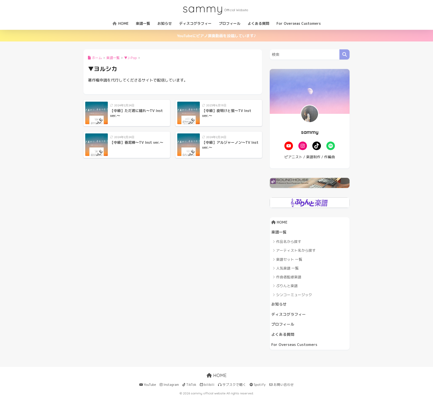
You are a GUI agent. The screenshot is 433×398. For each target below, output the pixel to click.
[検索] (344, 54)
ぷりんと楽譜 (287, 285)
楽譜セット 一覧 (289, 259)
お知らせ (164, 23)
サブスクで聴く (233, 384)
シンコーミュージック (294, 294)
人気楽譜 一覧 (287, 268)
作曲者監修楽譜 (288, 276)
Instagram (171, 384)
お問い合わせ (283, 384)
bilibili (208, 384)
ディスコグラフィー (195, 23)
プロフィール (229, 23)
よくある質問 (258, 23)
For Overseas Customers (298, 23)
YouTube (149, 384)
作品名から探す (288, 241)
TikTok (190, 384)
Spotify (259, 384)
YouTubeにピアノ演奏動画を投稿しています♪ (216, 35)
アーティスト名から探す (296, 250)
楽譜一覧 (143, 23)
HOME (123, 23)
